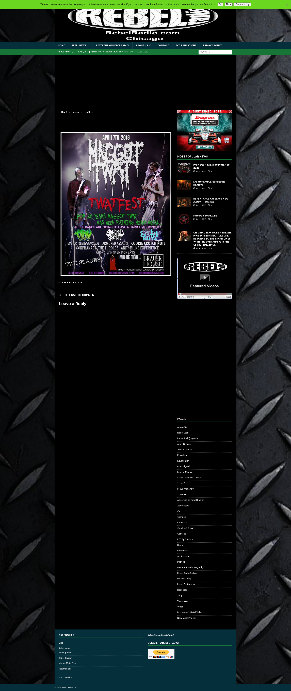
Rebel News (79, 45)
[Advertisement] (145, 84)
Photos (181, 562)
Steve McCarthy (185, 489)
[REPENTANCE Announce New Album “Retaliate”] (184, 202)
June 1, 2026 (201, 171)
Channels (181, 517)
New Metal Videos (186, 618)
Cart (179, 511)
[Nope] (286, 4)
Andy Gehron (184, 444)
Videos (180, 607)
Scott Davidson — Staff (189, 478)
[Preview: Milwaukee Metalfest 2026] (184, 168)
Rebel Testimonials (186, 584)
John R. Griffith (184, 450)
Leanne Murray (184, 472)
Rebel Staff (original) (187, 438)
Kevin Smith (183, 461)
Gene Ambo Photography (190, 567)
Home (61, 45)
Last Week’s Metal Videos (190, 612)
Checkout (182, 523)
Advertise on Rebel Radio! (112, 45)
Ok (220, 4)
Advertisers (183, 506)
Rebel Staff (182, 433)
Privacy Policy (212, 45)
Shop (180, 596)
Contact (163, 45)
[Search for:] (215, 52)
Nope (228, 4)
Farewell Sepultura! (205, 215)
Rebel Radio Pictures (187, 573)
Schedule (182, 495)
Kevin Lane (182, 455)
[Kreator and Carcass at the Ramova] (184, 185)
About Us (142, 45)
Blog (61, 643)
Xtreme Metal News (68, 663)
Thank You (182, 601)
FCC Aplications (186, 45)
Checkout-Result (185, 528)
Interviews (182, 551)
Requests (182, 590)
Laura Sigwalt (184, 466)
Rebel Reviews (65, 658)
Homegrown (65, 653)
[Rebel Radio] (145, 40)
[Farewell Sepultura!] (184, 219)
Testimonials (65, 669)
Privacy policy (242, 4)
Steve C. (181, 483)
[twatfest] (116, 276)
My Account (183, 556)
